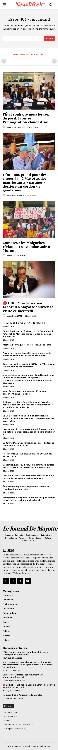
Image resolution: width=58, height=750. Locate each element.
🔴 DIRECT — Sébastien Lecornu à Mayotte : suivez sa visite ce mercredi (28, 307)
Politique (7, 658)
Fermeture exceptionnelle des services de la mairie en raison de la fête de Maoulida (27, 354)
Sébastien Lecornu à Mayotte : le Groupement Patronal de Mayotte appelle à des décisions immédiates (28, 334)
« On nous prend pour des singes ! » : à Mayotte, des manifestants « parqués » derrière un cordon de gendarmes (25, 182)
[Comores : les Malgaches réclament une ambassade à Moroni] (29, 219)
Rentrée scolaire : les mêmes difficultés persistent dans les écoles (24, 392)
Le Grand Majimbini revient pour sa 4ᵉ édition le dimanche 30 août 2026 (28, 444)
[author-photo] (4, 127)
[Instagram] (13, 581)
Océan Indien (8, 681)
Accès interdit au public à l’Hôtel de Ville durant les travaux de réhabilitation (29, 365)
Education (7, 698)
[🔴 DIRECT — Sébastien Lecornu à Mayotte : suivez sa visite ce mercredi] (29, 279)
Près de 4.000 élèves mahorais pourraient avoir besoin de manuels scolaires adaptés (28, 477)
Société (6, 671)
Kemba (9, 256)
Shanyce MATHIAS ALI (16, 127)
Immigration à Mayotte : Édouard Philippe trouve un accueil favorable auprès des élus (29, 498)
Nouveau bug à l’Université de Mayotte (24, 323)
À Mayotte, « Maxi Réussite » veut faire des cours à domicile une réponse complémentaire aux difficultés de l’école (28, 405)
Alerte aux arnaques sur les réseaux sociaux (27, 344)
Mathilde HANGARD (15, 195)
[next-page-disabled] (54, 61)
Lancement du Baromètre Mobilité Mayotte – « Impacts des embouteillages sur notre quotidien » (29, 432)
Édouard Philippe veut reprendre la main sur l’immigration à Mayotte (26, 487)
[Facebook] (6, 581)
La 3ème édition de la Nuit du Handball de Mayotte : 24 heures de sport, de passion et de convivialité (28, 418)
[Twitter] (20, 581)
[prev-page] (3, 61)
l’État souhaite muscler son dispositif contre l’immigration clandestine (26, 118)
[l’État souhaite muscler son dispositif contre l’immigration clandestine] (29, 91)
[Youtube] (28, 581)
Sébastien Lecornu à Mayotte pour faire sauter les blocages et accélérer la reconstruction (28, 466)
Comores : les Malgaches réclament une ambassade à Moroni (26, 246)
